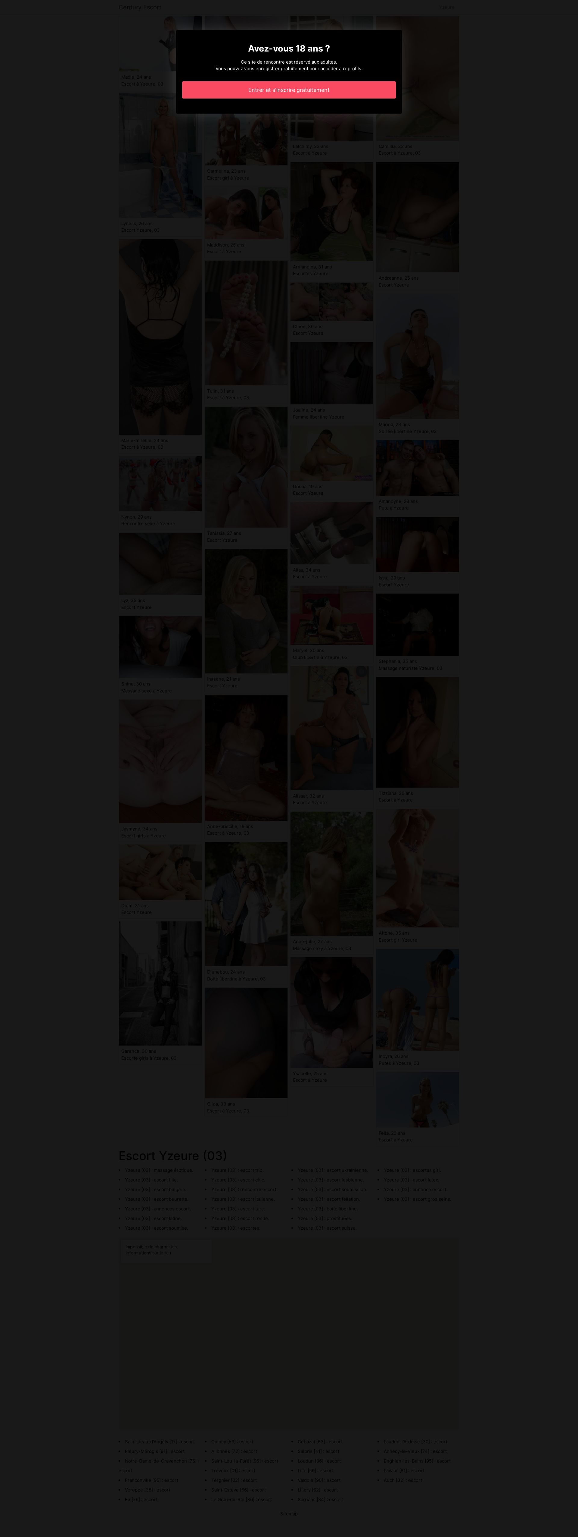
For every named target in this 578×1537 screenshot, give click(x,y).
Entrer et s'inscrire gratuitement (289, 90)
